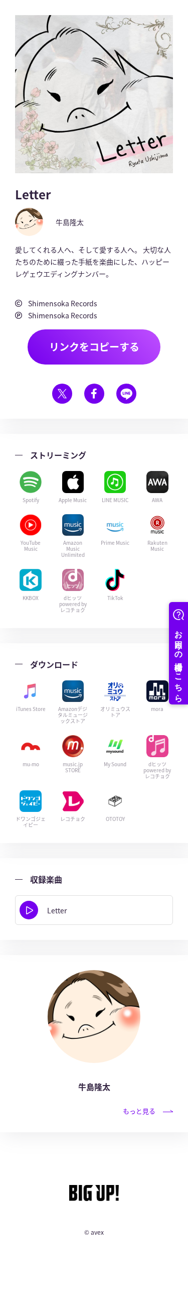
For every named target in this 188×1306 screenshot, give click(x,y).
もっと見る (139, 1111)
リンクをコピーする (94, 346)
